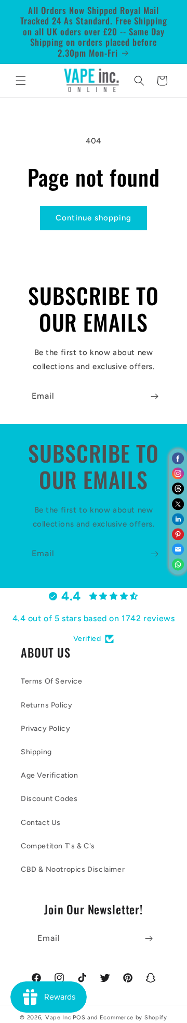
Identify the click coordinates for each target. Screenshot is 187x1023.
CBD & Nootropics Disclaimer (73, 869)
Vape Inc (58, 1017)
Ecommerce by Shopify (133, 1017)
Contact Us (41, 822)
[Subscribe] (154, 396)
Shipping (36, 751)
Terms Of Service (52, 681)
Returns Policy (46, 705)
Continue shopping (93, 217)
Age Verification (49, 775)
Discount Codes (49, 798)
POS (79, 1017)
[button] (20, 80)
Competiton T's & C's (58, 846)
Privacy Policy (45, 728)
